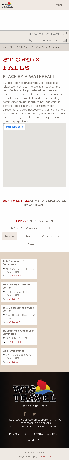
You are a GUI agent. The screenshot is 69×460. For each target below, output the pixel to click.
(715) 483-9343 (13, 361)
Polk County (24, 47)
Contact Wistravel (47, 434)
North (13, 47)
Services (10, 236)
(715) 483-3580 (13, 275)
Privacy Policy (18, 434)
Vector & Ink (45, 456)
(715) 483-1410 (13, 298)
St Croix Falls (40, 47)
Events (32, 244)
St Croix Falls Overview (24, 228)
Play (50, 228)
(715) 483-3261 (13, 322)
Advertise (34, 440)
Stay (28, 236)
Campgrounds (50, 236)
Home (5, 47)
